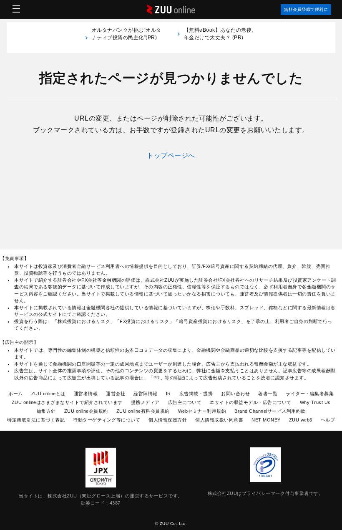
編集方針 (46, 411)
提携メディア (145, 402)
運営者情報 (86, 393)
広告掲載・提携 (196, 393)
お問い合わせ (235, 393)
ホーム (15, 393)
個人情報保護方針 (167, 419)
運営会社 (115, 393)
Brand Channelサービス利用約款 (270, 411)
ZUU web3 (300, 419)
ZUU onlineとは (48, 393)
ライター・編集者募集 (310, 393)
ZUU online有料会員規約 (143, 411)
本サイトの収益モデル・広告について (251, 402)
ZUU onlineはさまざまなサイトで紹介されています (67, 402)
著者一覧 (267, 393)
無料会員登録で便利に (306, 9)
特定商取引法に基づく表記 (36, 419)
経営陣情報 (145, 393)
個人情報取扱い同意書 (219, 419)
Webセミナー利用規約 (202, 411)
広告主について (185, 402)
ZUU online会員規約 (86, 411)
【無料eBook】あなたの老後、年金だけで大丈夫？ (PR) (220, 33)
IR (168, 393)
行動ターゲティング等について (106, 419)
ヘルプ (328, 419)
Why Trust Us (315, 402)
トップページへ (171, 155)
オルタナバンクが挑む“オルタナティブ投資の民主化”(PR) (126, 37)
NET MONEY (266, 419)
